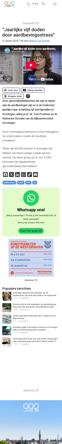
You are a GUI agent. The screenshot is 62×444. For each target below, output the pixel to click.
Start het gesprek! (31, 230)
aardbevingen (9, 182)
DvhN (28, 182)
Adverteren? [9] (31, 390)
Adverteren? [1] (31, 280)
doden (20, 182)
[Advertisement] (31, 16)
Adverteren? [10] (31, 23)
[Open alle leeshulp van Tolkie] (28, 96)
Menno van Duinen (39, 40)
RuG (34, 182)
